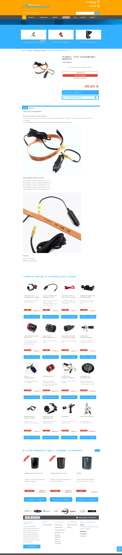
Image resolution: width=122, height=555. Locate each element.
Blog (75, 17)
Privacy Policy (58, 525)
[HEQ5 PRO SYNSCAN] (88, 408)
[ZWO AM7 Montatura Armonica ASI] (61, 34)
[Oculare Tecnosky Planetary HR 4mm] (69, 328)
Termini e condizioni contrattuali (58, 541)
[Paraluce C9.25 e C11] (35, 463)
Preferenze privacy (60, 530)
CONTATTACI (32, 546)
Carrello (91, 2)
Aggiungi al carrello (32, 316)
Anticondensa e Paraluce (39, 50)
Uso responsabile (47, 525)
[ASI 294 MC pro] (50, 368)
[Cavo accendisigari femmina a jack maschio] (50, 288)
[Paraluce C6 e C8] (61, 463)
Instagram (83, 534)
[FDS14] (87, 463)
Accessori (29, 50)
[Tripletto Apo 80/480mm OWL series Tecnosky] (50, 408)
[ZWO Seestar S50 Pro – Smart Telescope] (33, 34)
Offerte (66, 17)
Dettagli (25, 108)
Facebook (83, 531)
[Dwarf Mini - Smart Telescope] (88, 34)
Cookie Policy (58, 527)
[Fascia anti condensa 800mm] (69, 368)
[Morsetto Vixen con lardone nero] (88, 288)
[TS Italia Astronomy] (36, 6)
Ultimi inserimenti (72, 525)
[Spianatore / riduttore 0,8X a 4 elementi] (50, 328)
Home (23, 50)
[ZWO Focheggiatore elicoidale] (31, 328)
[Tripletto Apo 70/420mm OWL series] (31, 288)
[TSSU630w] (69, 408)
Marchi (55, 17)
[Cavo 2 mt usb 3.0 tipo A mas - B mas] (69, 288)
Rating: (30, 12)
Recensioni (32, 108)
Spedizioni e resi (59, 532)
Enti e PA (83, 17)
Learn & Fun (43, 17)
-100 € (42, 40)
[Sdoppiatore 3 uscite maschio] (31, 408)
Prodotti (31, 17)
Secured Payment (87, 517)
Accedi (92, 6)
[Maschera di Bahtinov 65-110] (88, 368)
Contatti (92, 17)
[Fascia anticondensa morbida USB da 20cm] (31, 368)
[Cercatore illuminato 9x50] (88, 328)
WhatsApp (83, 536)
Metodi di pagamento (58, 536)
